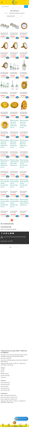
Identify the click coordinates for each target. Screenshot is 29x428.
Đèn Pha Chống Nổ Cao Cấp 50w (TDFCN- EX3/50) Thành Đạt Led (23, 212)
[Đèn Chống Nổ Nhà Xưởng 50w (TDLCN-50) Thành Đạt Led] (5, 125)
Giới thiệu (3, 370)
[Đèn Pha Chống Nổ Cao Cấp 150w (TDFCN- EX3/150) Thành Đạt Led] (5, 184)
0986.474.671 (8, 399)
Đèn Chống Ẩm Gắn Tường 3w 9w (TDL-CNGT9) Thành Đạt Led (4, 34)
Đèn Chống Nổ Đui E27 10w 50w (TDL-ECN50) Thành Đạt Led (23, 73)
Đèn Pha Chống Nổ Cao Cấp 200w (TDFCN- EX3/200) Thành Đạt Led (13, 192)
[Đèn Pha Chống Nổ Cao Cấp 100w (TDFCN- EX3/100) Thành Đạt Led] (24, 164)
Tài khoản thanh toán (5, 375)
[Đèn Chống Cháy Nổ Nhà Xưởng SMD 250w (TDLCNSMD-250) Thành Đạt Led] (24, 45)
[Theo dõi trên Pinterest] (11, 233)
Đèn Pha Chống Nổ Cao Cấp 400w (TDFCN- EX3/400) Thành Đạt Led (13, 212)
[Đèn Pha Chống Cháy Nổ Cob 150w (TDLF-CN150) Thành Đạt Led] (24, 125)
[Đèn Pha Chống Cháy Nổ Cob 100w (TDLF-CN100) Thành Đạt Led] (14, 125)
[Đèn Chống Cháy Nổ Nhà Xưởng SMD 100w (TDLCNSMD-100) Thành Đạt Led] (24, 26)
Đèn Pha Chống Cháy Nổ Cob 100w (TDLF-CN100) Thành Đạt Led (14, 133)
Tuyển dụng (3, 377)
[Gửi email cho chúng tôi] (6, 233)
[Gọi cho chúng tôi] (8, 233)
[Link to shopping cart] (8, 38)
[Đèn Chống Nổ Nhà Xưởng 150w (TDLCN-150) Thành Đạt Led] (5, 105)
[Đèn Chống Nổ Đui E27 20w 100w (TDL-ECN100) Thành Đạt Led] (5, 85)
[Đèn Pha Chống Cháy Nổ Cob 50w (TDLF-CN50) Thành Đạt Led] (14, 164)
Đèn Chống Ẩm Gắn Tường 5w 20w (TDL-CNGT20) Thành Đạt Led (14, 34)
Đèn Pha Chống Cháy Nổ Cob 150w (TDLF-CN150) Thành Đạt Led (24, 133)
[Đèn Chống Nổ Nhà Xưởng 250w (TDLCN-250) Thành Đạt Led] (24, 105)
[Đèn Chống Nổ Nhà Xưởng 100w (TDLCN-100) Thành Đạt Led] (24, 85)
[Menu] (2, 2)
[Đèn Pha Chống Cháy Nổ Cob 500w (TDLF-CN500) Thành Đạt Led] (5, 164)
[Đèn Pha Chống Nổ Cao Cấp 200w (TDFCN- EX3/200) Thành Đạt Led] (14, 184)
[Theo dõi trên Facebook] (2, 233)
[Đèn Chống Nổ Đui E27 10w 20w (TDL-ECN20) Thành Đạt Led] (14, 65)
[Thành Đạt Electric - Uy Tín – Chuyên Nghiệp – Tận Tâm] (14, 2)
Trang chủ (6, 13)
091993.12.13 (8, 397)
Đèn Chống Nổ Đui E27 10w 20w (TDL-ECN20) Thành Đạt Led (14, 73)
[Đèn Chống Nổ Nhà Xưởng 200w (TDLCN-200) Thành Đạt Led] (14, 105)
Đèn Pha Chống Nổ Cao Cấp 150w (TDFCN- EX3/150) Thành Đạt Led (4, 192)
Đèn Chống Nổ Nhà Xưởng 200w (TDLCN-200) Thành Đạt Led (14, 113)
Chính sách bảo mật (5, 388)
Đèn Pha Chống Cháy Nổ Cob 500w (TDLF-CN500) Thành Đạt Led (4, 172)
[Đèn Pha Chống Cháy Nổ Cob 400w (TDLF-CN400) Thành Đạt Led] (24, 144)
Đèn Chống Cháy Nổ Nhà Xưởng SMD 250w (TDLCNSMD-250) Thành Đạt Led (24, 53)
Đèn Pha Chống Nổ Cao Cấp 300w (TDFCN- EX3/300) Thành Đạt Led (4, 212)
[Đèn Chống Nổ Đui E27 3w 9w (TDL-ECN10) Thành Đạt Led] (14, 85)
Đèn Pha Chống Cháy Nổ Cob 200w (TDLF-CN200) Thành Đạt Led (4, 152)
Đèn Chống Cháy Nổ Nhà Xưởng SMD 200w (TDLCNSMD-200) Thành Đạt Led (14, 53)
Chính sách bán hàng (5, 382)
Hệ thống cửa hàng (5, 373)
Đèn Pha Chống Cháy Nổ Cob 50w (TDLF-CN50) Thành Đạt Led (14, 172)
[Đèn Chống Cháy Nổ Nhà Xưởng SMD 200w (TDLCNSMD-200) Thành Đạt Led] (14, 45)
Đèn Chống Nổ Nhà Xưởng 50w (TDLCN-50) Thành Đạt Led (4, 133)
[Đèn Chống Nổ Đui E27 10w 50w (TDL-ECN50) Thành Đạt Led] (24, 65)
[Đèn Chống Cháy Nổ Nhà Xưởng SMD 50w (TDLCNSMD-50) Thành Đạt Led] (5, 65)
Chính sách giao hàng (5, 390)
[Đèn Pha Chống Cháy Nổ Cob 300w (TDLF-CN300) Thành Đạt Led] (14, 144)
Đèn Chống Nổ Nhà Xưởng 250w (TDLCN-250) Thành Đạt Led (24, 113)
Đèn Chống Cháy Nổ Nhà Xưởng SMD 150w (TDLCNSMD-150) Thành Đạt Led (4, 53)
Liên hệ (2, 371)
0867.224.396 (7, 395)
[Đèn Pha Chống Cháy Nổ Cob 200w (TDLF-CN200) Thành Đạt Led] (5, 144)
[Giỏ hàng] (27, 2)
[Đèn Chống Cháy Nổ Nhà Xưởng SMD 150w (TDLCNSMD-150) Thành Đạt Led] (5, 45)
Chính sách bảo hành (5, 384)
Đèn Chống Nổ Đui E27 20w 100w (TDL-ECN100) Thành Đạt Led (4, 93)
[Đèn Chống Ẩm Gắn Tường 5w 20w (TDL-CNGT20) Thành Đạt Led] (14, 26)
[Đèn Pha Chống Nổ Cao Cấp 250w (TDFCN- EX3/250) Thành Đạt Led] (24, 184)
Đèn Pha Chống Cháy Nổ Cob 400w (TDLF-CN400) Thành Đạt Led (24, 152)
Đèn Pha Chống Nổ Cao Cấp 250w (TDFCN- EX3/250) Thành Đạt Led (23, 192)
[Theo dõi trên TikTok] (4, 233)
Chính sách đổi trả (4, 386)
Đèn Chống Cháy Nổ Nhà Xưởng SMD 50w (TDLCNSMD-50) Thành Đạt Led (5, 73)
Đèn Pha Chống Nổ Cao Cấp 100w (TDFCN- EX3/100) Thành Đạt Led (23, 172)
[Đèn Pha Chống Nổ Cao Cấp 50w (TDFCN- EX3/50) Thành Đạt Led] (24, 204)
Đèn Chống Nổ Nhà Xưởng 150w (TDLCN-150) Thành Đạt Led (5, 113)
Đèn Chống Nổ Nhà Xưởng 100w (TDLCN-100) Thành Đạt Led (24, 93)
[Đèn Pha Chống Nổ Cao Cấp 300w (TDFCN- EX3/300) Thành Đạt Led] (5, 204)
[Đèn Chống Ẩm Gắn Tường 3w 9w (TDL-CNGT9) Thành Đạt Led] (5, 26)
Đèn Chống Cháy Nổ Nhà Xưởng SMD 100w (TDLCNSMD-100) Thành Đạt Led (24, 34)
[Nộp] (26, 6)
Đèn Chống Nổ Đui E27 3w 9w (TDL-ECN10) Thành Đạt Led (13, 93)
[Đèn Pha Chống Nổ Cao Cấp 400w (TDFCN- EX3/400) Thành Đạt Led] (14, 204)
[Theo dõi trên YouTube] (13, 233)
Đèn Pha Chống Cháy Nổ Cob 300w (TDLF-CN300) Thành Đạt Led (14, 152)
